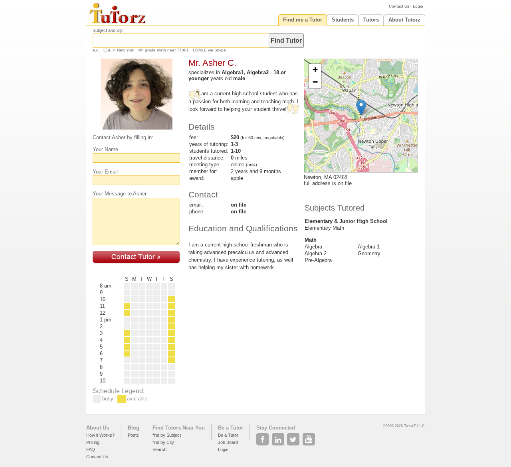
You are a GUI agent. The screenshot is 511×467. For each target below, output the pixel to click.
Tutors (371, 20)
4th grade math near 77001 (163, 50)
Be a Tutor (230, 428)
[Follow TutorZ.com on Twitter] (294, 437)
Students (343, 20)
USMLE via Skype (209, 50)
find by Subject (167, 435)
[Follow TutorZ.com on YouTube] (310, 437)
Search (159, 449)
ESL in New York (118, 50)
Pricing (92, 442)
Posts (133, 435)
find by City (163, 442)
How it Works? (100, 435)
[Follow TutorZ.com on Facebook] (263, 437)
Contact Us (399, 6)
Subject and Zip (108, 30)
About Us (97, 428)
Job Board (228, 442)
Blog (133, 428)
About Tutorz (404, 20)
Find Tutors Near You (179, 428)
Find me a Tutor (302, 20)
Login (418, 6)
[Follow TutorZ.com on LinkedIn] (279, 437)
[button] (361, 107)
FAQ (90, 449)
